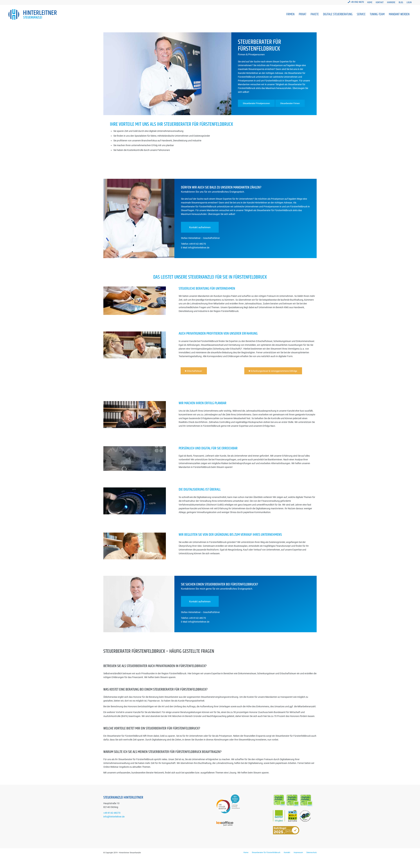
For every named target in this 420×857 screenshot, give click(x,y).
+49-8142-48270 (357, 2)
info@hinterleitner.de (114, 816)
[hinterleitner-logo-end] (32, 14)
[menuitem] (370, 2)
